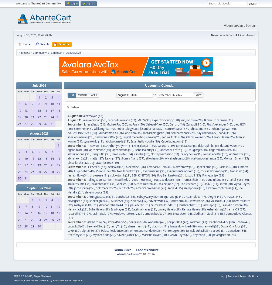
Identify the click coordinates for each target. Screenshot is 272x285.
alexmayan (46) (93, 116)
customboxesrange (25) (206, 158)
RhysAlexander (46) (219, 124)
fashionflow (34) (78, 175)
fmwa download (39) (183, 226)
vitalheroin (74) (96, 222)
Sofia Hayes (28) (99, 209)
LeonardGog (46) (98, 226)
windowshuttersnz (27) (128, 214)
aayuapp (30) (211, 205)
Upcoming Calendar (160, 85)
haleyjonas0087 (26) (108, 137)
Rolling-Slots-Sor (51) (100, 180)
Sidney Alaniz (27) (132, 158)
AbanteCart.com (128, 254)
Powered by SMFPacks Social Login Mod (61, 280)
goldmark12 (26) (107, 188)
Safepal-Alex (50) (157, 124)
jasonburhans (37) (151, 129)
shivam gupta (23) (96, 192)
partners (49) (166, 146)
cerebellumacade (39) (122, 120)
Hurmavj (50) (149, 180)
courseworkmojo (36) (214, 171)
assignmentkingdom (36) (183, 171)
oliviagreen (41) (78, 201)
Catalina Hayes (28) (144, 209)
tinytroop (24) (202, 235)
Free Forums (32, 280)
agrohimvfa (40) (122, 150)
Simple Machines (42, 276)
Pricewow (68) (96, 146)
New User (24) (182, 214)
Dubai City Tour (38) (233, 226)
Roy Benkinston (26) (170, 175)
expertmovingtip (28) (166, 120)
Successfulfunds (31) (164, 205)
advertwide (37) (159, 201)
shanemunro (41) (139, 226)
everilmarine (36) (154, 171)
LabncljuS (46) (76, 226)
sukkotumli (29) (120, 175)
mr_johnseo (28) (192, 120)
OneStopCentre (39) (173, 150)
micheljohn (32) (169, 184)
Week (94, 95)
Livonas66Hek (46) (159, 167)
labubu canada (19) (117, 141)
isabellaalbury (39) (146, 150)
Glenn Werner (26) (198, 137)
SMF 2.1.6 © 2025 (23, 276)
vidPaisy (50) (137, 124)
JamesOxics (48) (186, 146)
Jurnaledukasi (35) (198, 231)
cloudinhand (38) (216, 180)
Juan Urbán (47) (239, 222)
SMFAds (18, 280)
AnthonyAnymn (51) (119, 146)
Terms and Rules (237, 276)
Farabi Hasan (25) (223, 137)
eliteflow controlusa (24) (221, 188)
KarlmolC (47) (198, 222)
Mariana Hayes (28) (154, 235)
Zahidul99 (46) (195, 124)
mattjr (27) (97, 158)
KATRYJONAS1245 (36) (82, 133)
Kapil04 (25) (175, 188)
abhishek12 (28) (78, 158)
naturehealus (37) (176, 129)
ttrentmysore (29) (79, 235)
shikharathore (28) (183, 133)
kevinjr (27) (112, 158)
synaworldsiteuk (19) (105, 163)
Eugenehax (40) (84, 171)
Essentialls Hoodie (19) (145, 141)
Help (222, 276)
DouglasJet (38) (198, 150)
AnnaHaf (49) (156, 222)
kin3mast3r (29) (239, 154)
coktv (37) (74, 231)
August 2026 (39, 133)
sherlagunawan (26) (80, 137)
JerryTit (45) (118, 226)
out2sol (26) (127, 188)
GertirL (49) (177, 124)
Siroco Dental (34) (145, 184)
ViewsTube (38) (106, 171)
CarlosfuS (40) (228, 167)
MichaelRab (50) (116, 124)
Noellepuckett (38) (129, 171)
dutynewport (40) (231, 146)
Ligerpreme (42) (206, 167)
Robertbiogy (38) (127, 129)
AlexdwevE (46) (136, 167)
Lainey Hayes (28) (169, 209)
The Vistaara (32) (191, 184)
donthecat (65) (125, 197)
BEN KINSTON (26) (144, 175)
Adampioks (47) (196, 197)
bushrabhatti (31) (190, 205)
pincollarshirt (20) (79, 163)
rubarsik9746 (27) (79, 214)
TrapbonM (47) (218, 222)
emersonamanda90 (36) (146, 231)
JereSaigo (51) (96, 124)
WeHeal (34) (125, 184)
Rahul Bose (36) (239, 180)
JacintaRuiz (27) (102, 214)
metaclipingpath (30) (156, 133)
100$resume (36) (79, 184)
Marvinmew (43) (183, 167)
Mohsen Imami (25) (236, 158)
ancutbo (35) (133, 133)
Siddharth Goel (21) (206, 214)
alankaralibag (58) (94, 120)
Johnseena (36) (199, 129)
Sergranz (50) (138, 222)
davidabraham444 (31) (114, 205)
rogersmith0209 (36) (223, 150)
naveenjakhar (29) (128, 235)
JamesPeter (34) (122, 154)
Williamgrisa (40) (104, 129)
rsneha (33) (141, 154)
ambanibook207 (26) (158, 214)
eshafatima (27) (217, 209)
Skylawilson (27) (207, 133)
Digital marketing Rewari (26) (141, 137)
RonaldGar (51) (118, 222)
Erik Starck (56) (96, 167)
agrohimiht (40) (78, 150)
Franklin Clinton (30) (235, 205)
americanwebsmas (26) (151, 188)
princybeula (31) (190, 154)
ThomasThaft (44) (192, 180)
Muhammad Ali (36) (111, 133)
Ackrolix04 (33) (221, 201)
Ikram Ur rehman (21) (218, 120)
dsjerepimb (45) (208, 146)
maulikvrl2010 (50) (127, 180)
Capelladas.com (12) (174, 141)
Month (82, 95)
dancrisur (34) (237, 231)
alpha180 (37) (91, 231)
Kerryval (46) (116, 167)
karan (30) (226, 184)
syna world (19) (93, 141)
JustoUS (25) (193, 175)
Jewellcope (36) (200, 201)
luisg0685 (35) (101, 154)
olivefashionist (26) (177, 158)
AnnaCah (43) (232, 197)
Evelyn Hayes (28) (179, 235)
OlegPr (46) (214, 197)
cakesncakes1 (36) (103, 184)
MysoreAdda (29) (104, 235)
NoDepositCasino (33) (165, 154)
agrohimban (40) (100, 150)
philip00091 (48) (177, 222)
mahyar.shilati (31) (86, 205)
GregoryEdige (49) (172, 197)
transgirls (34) (239, 171)
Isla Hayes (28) (120, 209)
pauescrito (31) (140, 205)
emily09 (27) (237, 209)
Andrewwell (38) (208, 226)
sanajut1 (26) (227, 133)
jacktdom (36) (179, 201)
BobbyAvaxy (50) (147, 197)
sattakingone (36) (79, 154)
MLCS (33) (143, 120)
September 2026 (39, 188)
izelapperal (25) (194, 188)
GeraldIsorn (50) (145, 146)
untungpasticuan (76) (100, 197)
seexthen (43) (83, 129)
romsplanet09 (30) (215, 154)
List (71, 95)
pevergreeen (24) (224, 235)
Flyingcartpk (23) (213, 175)
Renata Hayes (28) (194, 209)
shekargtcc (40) (99, 201)
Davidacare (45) (169, 180)
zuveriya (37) (138, 201)
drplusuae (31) (99, 175)
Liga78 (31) (211, 184)
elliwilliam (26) (155, 158)
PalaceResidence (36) (115, 231)
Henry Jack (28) (77, 209)
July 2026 (39, 85)
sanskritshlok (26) (173, 137)
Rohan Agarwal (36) (223, 129)
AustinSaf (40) (120, 201)
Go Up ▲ (253, 276)
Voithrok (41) (160, 226)
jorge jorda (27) (84, 188)
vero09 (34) (218, 231)
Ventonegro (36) (174, 231)
